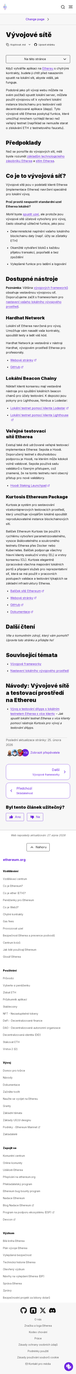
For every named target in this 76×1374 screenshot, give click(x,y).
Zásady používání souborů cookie (38, 1357)
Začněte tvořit (11, 1091)
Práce (38, 1338)
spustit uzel (31, 214)
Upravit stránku (44, 44)
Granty (7, 1105)
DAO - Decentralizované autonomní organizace (32, 1027)
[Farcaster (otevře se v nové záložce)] (33, 1310)
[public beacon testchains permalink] (4, 434)
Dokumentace (21, 612)
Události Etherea (13, 1169)
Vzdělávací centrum (15, 878)
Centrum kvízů (11, 942)
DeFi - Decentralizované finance (22, 1020)
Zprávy (7, 1290)
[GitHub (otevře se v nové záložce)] (23, 1310)
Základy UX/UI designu (17, 1120)
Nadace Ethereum (14, 1198)
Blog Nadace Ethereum (18, 1205)
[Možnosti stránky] (29, 45)
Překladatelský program (17, 1184)
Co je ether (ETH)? (14, 893)
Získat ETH (9, 992)
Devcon (9, 1219)
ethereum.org (14, 860)
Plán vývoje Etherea (15, 1248)
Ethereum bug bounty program (21, 1191)
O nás (38, 1319)
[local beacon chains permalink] (4, 378)
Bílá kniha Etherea (14, 1240)
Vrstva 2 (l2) (10, 1049)
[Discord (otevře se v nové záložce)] (52, 1310)
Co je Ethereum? (13, 885)
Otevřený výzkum (14, 1269)
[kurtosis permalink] (4, 497)
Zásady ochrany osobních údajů (38, 1344)
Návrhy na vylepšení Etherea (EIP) (23, 1276)
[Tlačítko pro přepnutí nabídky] (71, 7)
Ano (18, 817)
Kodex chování (38, 1332)
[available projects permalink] (4, 279)
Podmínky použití (38, 1351)
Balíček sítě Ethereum (27, 591)
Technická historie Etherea (19, 1262)
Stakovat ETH (11, 1042)
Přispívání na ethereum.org (19, 1176)
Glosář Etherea (12, 956)
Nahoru (41, 847)
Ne (38, 817)
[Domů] (5, 7)
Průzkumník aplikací (15, 999)
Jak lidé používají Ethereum (19, 949)
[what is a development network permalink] (4, 176)
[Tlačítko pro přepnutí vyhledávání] (63, 7)
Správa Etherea (12, 1283)
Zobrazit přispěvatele (45, 752)
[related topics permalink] (4, 655)
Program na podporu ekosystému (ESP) (28, 1212)
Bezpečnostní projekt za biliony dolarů (26, 1297)
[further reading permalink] (4, 626)
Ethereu (47, 68)
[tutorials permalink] (4, 693)
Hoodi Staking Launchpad (30, 485)
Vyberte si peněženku (16, 985)
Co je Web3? (11, 907)
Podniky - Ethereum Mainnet (21, 1127)
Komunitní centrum (14, 1155)
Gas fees (8, 921)
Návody (8, 1077)
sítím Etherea (45, 161)
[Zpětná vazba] (68, 1366)
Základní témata (12, 1112)
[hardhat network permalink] (4, 318)
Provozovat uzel (13, 928)
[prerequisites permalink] (4, 142)
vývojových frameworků (51, 288)
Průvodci (8, 978)
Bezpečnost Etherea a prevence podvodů (29, 935)
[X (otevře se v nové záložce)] (42, 1310)
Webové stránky (23, 360)
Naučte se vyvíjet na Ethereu (20, 1098)
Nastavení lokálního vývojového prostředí (39, 671)
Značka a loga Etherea (38, 1325)
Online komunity (12, 1162)
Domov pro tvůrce (14, 1070)
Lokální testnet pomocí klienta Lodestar (39, 408)
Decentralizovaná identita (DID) (22, 1034)
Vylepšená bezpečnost (17, 1255)
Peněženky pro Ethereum (18, 900)
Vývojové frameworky (25, 664)
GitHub (16, 367)
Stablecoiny (10, 1006)
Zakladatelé (10, 1134)
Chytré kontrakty (13, 914)
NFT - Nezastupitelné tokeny (20, 1013)
